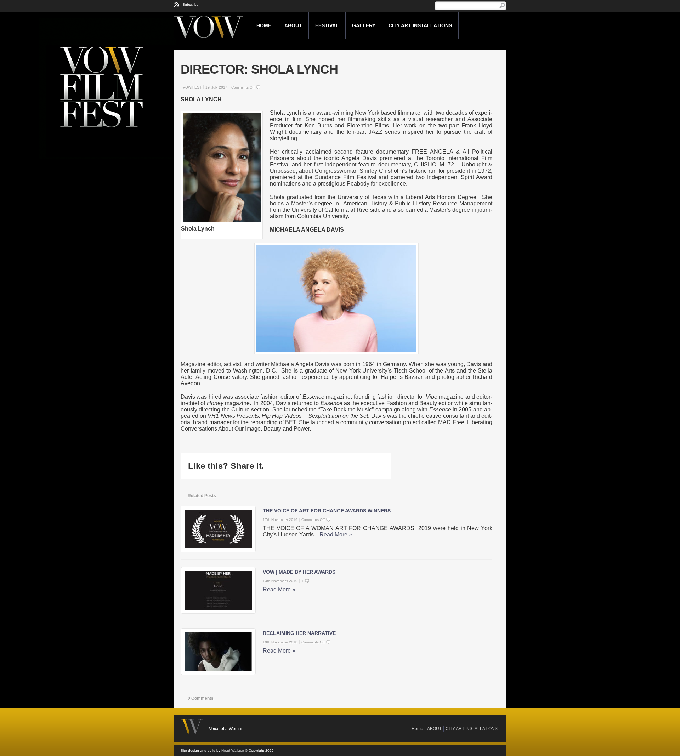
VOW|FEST (192, 87)
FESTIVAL (327, 25)
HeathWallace (232, 750)
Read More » (335, 535)
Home (263, 25)
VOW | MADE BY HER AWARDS (299, 572)
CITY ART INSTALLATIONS (420, 25)
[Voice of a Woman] (212, 25)
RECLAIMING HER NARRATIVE (299, 633)
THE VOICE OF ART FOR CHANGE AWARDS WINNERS (327, 510)
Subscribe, (191, 4)
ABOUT (293, 25)
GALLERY (363, 25)
